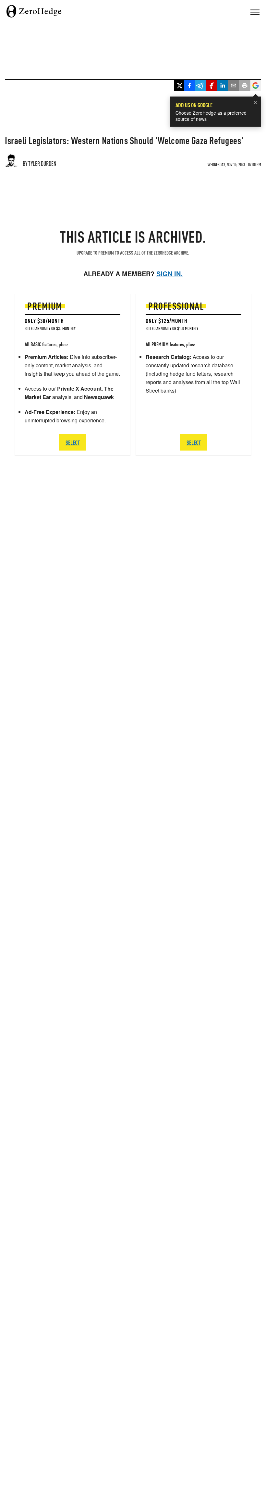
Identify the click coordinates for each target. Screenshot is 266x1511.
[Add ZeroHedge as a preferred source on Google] (255, 86)
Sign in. (169, 273)
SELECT (73, 442)
